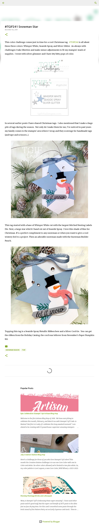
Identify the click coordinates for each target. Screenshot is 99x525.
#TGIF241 (73, 42)
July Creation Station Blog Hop (33, 455)
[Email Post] (6, 347)
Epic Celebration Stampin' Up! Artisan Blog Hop (39, 413)
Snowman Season (12, 350)
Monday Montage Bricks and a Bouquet (36, 496)
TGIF (23, 350)
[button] (6, 34)
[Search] (10, 3)
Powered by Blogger (51, 522)
